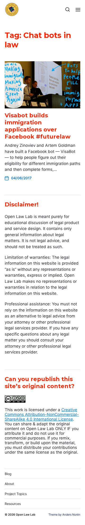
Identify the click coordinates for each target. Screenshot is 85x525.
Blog (8, 474)
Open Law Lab (25, 514)
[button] (68, 9)
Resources (13, 504)
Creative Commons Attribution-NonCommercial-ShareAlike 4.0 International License (42, 414)
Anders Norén (71, 514)
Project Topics (16, 494)
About (9, 484)
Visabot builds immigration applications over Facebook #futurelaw (38, 126)
